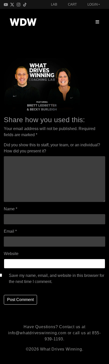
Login (92, 4)
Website (11, 253)
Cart (72, 4)
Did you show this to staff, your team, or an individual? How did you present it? (52, 148)
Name (10, 209)
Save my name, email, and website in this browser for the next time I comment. (56, 278)
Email (10, 231)
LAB (54, 4)
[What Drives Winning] (23, 22)
